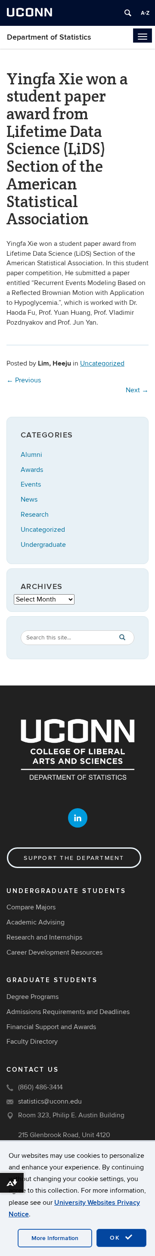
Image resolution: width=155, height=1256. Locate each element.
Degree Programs (32, 996)
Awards (32, 469)
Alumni (31, 454)
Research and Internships (44, 937)
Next (137, 390)
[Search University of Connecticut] (128, 13)
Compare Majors (31, 907)
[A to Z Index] (145, 13)
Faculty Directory (32, 1041)
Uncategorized (102, 363)
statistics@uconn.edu (50, 1101)
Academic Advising (35, 922)
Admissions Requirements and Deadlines (68, 1012)
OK (116, 1237)
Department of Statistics (49, 37)
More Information (54, 1238)
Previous (23, 380)
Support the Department (74, 858)
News (29, 499)
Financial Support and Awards (51, 1027)
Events (31, 484)
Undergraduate (43, 544)
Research (35, 514)
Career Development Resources (54, 952)
